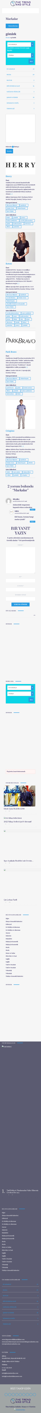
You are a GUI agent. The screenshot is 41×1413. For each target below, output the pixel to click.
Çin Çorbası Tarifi (10, 900)
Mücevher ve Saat (11, 956)
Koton (9, 264)
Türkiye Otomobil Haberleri (14, 976)
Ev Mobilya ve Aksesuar (13, 930)
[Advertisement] (20, 651)
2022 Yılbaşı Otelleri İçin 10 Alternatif (17, 822)
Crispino (10, 431)
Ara (31, 61)
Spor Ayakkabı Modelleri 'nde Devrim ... (18, 861)
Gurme (8, 933)
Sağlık (8, 959)
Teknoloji (9, 970)
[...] (11, 194)
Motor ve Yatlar (10, 953)
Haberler (8, 936)
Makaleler (9, 939)
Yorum (20, 545)
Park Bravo (11, 352)
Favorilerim (13, 26)
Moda (7, 947)
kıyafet (9, 50)
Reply (33, 509)
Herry (9, 176)
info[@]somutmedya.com (10, 1373)
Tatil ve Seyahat (11, 965)
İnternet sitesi (20, 595)
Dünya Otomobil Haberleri (14, 921)
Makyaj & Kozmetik (12, 941)
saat (27, 48)
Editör (17, 511)
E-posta (20, 586)
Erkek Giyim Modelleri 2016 (14, 809)
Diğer (7, 918)
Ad (20, 576)
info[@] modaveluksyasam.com (12, 1376)
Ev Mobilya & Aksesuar (13, 927)
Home (8, 37)
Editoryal (9, 924)
